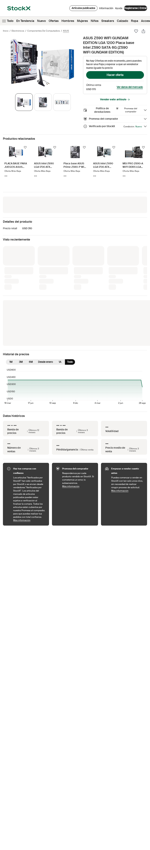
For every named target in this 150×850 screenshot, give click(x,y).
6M (31, 301)
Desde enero (45, 301)
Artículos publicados (83, 8)
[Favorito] (136, 31)
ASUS (66, 30)
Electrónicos (18, 30)
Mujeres (82, 21)
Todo (10, 21)
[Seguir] (25, 147)
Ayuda (118, 8)
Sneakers (107, 21)
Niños (94, 21)
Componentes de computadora (43, 30)
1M (10, 301)
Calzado (122, 21)
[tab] (24, 102)
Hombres (67, 21)
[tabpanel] (42, 63)
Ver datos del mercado (130, 87)
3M (21, 301)
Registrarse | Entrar (135, 8)
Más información (29, 459)
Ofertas (54, 21)
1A (60, 301)
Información (106, 9)
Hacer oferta (115, 75)
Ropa (134, 21)
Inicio (5, 30)
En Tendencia (25, 21)
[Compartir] (143, 31)
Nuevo (41, 21)
